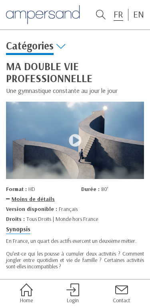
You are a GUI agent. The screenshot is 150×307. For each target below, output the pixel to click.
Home (26, 300)
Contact (121, 300)
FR (118, 14)
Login (73, 300)
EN (138, 14)
